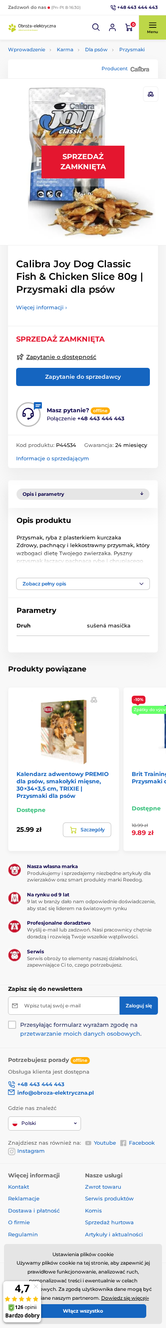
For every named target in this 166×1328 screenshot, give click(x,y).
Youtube (105, 1142)
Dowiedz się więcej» (125, 1298)
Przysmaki (132, 49)
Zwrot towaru (103, 1186)
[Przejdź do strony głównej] (32, 27)
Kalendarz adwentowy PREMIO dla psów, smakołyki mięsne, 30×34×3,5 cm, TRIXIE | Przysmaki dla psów (63, 785)
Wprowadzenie (26, 49)
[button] (96, 27)
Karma (65, 49)
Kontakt (18, 1186)
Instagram (31, 1151)
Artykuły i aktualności (114, 1234)
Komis (93, 1210)
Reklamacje (23, 1198)
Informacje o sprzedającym (52, 458)
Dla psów (96, 49)
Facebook (142, 1142)
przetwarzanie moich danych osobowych (80, 1033)
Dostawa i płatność (34, 1210)
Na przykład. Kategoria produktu (70, 63)
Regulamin (23, 1234)
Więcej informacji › (41, 307)
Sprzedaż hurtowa (109, 1222)
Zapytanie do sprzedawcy (83, 376)
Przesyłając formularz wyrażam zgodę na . (80, 1029)
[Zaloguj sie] (112, 27)
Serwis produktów (109, 1198)
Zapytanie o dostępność (61, 357)
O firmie (19, 1222)
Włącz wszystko (83, 1311)
